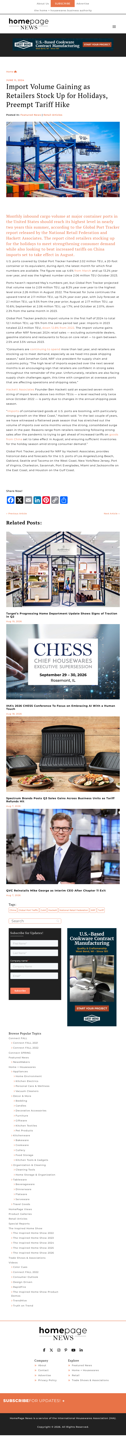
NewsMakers (21, 1062)
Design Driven (22, 1282)
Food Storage (24, 1155)
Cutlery (20, 1150)
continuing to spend (45, 349)
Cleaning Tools (25, 1169)
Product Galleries (20, 1214)
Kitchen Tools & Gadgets (32, 1160)
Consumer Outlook (25, 1277)
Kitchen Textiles (26, 1125)
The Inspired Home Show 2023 (33, 1237)
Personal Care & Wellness (33, 1086)
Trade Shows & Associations (27, 1257)
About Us (43, 3)
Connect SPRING (20, 1052)
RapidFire (19, 1287)
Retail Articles (52, 114)
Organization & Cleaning (29, 1165)
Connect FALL (18, 1038)
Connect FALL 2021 (25, 1042)
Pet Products (24, 1130)
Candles (21, 1105)
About (42, 1365)
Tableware (20, 1179)
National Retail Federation (74, 910)
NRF (93, 910)
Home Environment (29, 1076)
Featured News (31, 114)
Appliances (20, 1071)
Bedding (21, 1100)
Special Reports (19, 1223)
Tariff (101, 910)
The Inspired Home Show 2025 (33, 1247)
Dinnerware (24, 1189)
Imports (13, 411)
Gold (43, 910)
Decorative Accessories (31, 1110)
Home (10, 71)
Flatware (21, 1194)
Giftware (21, 1120)
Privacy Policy (47, 1380)
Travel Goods (21, 1204)
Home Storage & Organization (35, 1174)
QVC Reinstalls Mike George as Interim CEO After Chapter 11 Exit (56, 890)
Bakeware (22, 1140)
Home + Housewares (22, 1067)
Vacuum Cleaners (27, 1091)
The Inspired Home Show (25, 1228)
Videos (13, 1262)
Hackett (52, 910)
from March (82, 270)
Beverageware (25, 1184)
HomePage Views (20, 1209)
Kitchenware (21, 1135)
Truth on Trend (23, 1305)
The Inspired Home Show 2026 (33, 1252)
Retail (76, 1375)
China (13, 910)
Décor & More (22, 1096)
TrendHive (20, 1300)
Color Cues (20, 1267)
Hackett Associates (20, 389)
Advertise (82, 3)
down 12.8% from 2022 (58, 327)
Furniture (22, 1115)
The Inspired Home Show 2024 (33, 1242)
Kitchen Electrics (27, 1081)
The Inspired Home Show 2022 (33, 1233)
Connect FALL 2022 (26, 1047)
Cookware (22, 1145)
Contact (43, 1370)
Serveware (23, 1199)
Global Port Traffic (28, 910)
